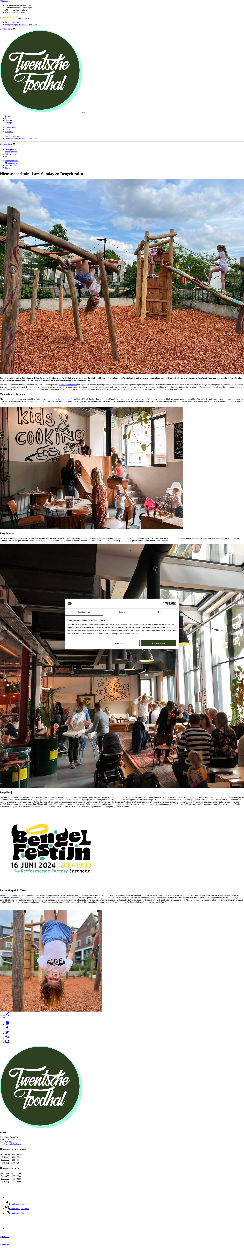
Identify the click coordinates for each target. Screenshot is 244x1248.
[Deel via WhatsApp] (7, 1038)
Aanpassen (120, 643)
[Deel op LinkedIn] (7, 1024)
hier (119, 806)
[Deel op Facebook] (7, 1029)
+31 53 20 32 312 (7, 1142)
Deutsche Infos (6, 29)
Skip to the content (7, 1)
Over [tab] (160, 612)
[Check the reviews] (10, 18)
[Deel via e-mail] (7, 1043)
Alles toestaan (158, 643)
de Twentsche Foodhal (68, 385)
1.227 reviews (23, 18)
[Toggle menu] (84, 112)
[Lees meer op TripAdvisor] (14, 1197)
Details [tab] (122, 612)
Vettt (215, 797)
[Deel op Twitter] (7, 1033)
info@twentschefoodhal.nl (10, 1144)
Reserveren (4, 1245)
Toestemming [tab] (84, 612)
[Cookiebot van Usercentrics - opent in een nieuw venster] (165, 603)
